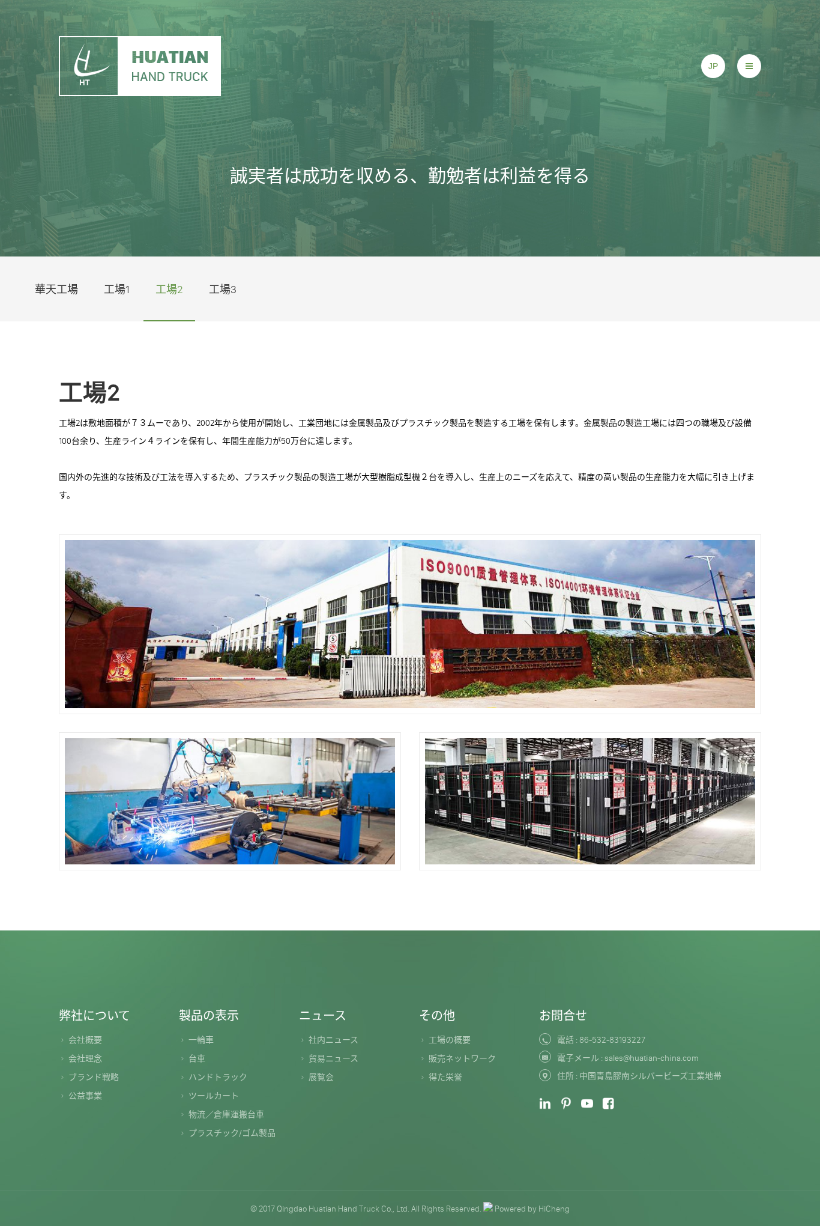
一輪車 (201, 1039)
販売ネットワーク (462, 1058)
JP (713, 66)
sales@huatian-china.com (651, 1057)
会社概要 (85, 1039)
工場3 (223, 289)
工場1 (117, 289)
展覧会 (321, 1077)
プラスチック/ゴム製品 (232, 1132)
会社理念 (85, 1058)
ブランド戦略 (93, 1077)
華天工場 (56, 289)
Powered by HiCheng (532, 1208)
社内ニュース (333, 1039)
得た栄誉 (445, 1077)
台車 (196, 1058)
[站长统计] (488, 1208)
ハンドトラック (217, 1077)
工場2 (169, 289)
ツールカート (213, 1095)
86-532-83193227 (612, 1039)
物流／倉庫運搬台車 (226, 1114)
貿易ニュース (333, 1058)
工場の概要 (450, 1039)
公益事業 (85, 1095)
